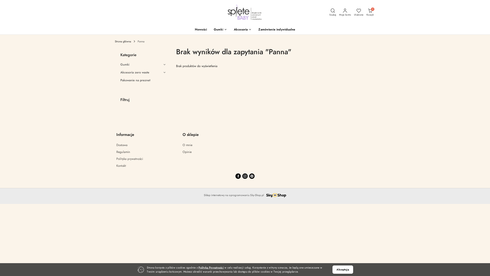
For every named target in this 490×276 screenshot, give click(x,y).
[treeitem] (143, 64)
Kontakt (121, 165)
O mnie (187, 145)
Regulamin (123, 152)
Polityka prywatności (129, 159)
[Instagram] (245, 176)
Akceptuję (342, 269)
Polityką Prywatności (211, 267)
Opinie (187, 152)
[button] (220, 30)
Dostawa (121, 145)
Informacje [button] (125, 134)
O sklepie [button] (191, 134)
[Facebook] (238, 176)
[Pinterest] (252, 176)
